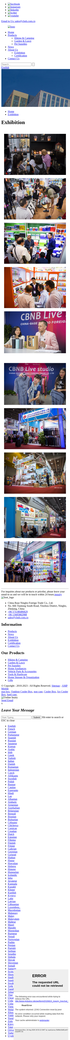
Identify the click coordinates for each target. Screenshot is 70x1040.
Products (12, 35)
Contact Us (13, 58)
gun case (38, 691)
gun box (5, 691)
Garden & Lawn (22, 41)
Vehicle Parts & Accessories (22, 671)
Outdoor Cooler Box (21, 691)
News (11, 46)
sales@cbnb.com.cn (18, 617)
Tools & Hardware (17, 674)
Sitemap (56, 685)
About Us (13, 49)
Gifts (10, 680)
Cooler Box (50, 691)
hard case (12, 694)
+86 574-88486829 (18, 611)
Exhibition (19, 52)
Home (11, 32)
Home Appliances (17, 668)
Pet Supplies (20, 44)
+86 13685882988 (17, 614)
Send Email (7, 700)
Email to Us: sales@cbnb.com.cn (18, 21)
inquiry (58, 594)
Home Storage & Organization (23, 677)
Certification (20, 55)
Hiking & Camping (24, 38)
